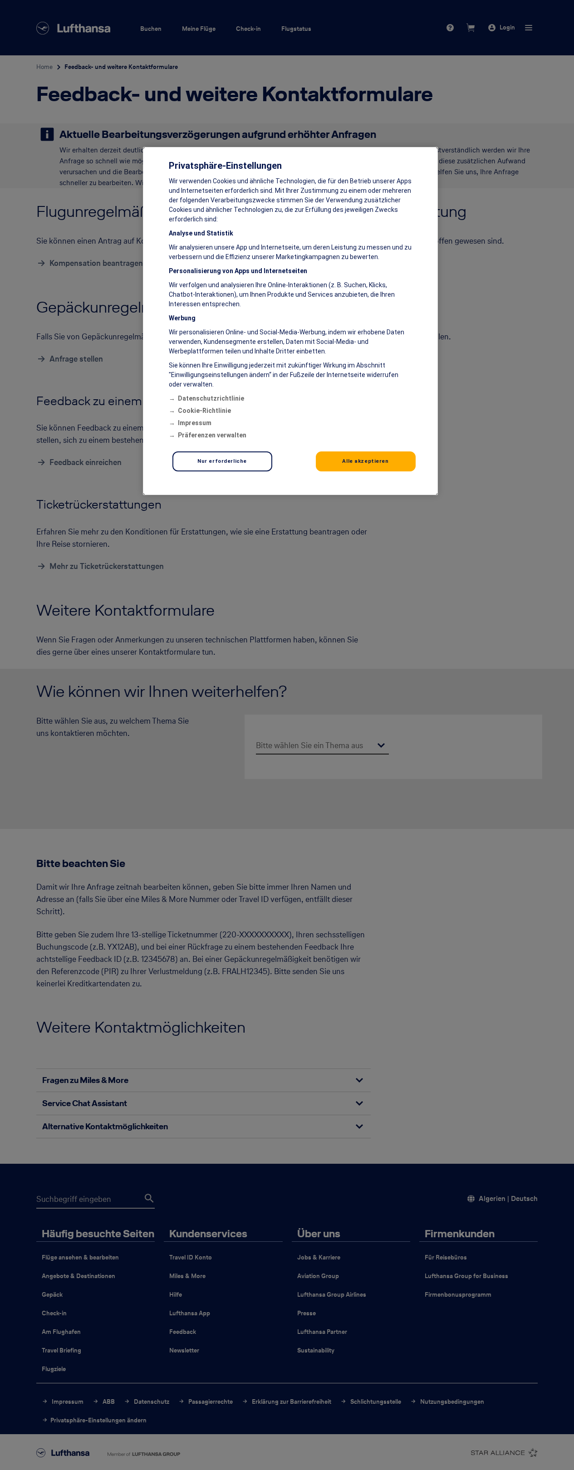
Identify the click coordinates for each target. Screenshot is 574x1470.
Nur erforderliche (222, 461)
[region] (290, 321)
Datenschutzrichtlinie (211, 398)
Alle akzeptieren (365, 461)
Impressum (194, 422)
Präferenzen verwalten (212, 435)
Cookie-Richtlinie (204, 410)
